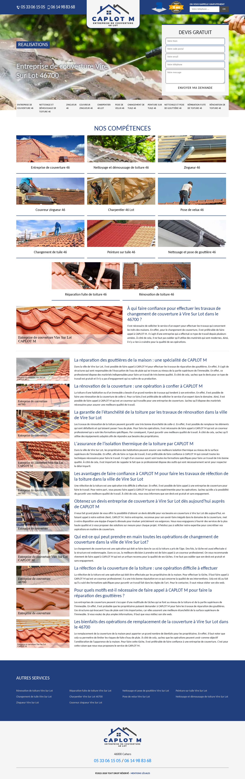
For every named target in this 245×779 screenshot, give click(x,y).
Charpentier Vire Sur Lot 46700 (86, 696)
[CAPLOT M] (122, 736)
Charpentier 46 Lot (104, 106)
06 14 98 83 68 (63, 7)
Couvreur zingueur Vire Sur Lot (85, 702)
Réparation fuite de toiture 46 (197, 106)
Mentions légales (140, 773)
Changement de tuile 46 (136, 106)
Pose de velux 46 (119, 106)
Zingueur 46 (71, 106)
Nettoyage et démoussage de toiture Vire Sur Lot (202, 696)
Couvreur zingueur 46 (86, 106)
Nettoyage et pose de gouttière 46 (174, 106)
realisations (33, 44)
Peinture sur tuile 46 (155, 106)
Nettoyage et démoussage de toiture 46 (47, 108)
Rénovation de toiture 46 (217, 106)
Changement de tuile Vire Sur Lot (34, 696)
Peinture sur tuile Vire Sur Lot (191, 690)
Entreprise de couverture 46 (25, 106)
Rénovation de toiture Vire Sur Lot (34, 690)
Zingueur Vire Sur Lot (27, 702)
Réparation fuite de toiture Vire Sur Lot (90, 690)
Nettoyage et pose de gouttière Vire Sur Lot (145, 690)
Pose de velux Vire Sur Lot (136, 696)
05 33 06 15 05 (32, 7)
